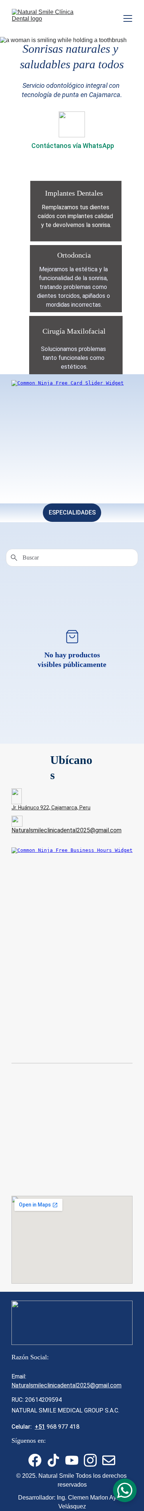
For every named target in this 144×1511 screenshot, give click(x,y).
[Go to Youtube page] (71, 1460)
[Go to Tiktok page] (53, 1460)
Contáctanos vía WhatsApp (72, 145)
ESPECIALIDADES (72, 512)
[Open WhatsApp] (125, 1490)
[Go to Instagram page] (90, 1460)
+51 (40, 1426)
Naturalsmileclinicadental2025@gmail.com (66, 830)
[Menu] (127, 18)
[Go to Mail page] (108, 1460)
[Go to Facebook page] (34, 1460)
